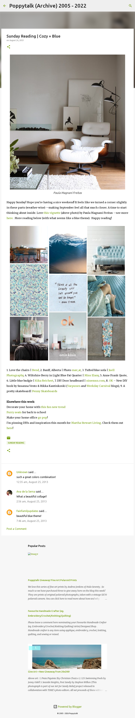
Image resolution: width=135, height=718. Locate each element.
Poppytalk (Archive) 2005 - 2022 (47, 6)
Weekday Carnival (98, 386)
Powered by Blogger (69, 706)
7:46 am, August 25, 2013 (31, 520)
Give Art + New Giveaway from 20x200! (49, 671)
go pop (42, 417)
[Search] (91, 6)
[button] (9, 47)
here (10, 218)
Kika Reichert (44, 380)
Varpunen (73, 386)
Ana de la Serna (25, 491)
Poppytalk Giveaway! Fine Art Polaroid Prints (52, 580)
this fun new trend (53, 407)
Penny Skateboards (44, 391)
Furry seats (14, 412)
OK (111, 380)
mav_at (76, 370)
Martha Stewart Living (86, 422)
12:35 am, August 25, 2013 (32, 481)
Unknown (22, 472)
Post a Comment (17, 528)
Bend (35, 370)
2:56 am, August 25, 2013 (31, 501)
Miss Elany (91, 375)
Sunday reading (16, 443)
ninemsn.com (95, 380)
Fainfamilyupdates (27, 510)
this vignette (52, 212)
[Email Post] (9, 439)
